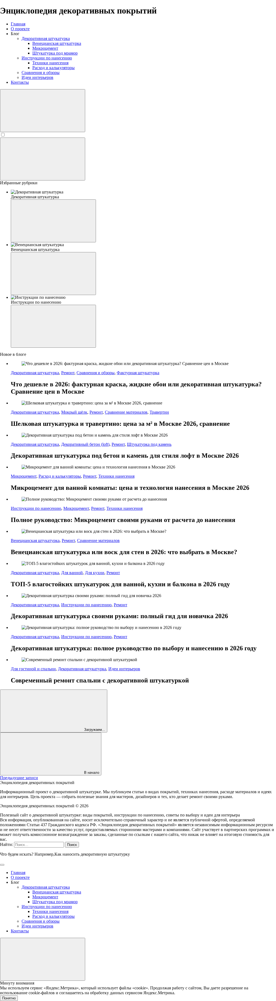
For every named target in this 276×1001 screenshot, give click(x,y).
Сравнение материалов (126, 412)
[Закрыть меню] (42, 959)
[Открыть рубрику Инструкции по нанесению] (53, 326)
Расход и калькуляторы (60, 476)
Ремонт (67, 372)
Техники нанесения (116, 476)
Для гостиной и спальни (33, 669)
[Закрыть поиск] (2, 865)
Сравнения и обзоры (96, 372)
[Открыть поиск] (42, 110)
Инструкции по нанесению (36, 508)
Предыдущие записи (19, 777)
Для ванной (72, 572)
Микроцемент (23, 476)
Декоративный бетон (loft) (85, 444)
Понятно (9, 998)
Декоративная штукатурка (35, 372)
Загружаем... (94, 730)
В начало (91, 773)
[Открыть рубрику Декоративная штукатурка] (53, 220)
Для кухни (94, 572)
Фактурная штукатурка (138, 372)
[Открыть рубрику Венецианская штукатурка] (53, 273)
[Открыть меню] (42, 159)
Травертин (159, 412)
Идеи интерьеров (124, 669)
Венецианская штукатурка (35, 540)
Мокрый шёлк (74, 412)
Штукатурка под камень (149, 444)
